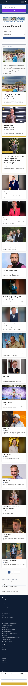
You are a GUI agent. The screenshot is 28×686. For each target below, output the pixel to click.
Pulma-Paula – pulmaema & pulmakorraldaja (11, 507)
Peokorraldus (4, 609)
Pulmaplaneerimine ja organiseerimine (9, 623)
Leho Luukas (6, 480)
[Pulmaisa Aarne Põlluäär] (14, 314)
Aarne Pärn (6, 350)
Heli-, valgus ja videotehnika (7, 617)
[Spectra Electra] (14, 392)
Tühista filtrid (10, 46)
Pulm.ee (3, 671)
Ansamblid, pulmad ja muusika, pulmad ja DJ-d (11, 637)
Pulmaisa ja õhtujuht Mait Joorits (11, 127)
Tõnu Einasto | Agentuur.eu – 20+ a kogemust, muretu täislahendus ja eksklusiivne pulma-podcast (14, 160)
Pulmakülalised (4, 635)
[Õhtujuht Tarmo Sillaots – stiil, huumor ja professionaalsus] (14, 287)
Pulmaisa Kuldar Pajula (10, 560)
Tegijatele (4, 664)
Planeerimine (4, 662)
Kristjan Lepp (6, 534)
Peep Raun (6, 428)
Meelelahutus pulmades (6, 639)
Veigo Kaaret (7, 454)
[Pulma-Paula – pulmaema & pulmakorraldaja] (14, 497)
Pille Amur (6, 218)
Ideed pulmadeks (5, 627)
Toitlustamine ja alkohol (6, 605)
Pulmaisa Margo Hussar (10, 270)
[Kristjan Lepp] (14, 525)
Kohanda (14, 680)
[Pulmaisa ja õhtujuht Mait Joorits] (14, 115)
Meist (3, 647)
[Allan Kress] (14, 366)
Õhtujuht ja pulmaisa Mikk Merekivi (12, 96)
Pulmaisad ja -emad (6, 613)
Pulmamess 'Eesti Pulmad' (7, 641)
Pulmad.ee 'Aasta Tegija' (7, 631)
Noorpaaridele (4, 667)
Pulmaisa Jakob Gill (9, 244)
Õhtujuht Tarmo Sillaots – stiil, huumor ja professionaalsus (12, 297)
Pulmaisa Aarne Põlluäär (10, 324)
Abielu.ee (3, 669)
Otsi (15, 10)
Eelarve (3, 656)
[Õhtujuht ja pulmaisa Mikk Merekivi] (14, 84)
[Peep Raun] (14, 419)
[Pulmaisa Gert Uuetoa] (14, 182)
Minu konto (4, 660)
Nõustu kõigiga (14, 683)
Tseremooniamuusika (6, 611)
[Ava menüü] (25, 2)
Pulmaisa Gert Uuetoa (9, 192)
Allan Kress (6, 376)
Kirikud (3, 615)
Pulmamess (4, 651)
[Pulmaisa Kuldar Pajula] (14, 551)
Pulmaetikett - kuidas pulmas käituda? (9, 633)
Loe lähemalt (13, 675)
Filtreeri (14, 37)
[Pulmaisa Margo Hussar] (14, 260)
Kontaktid (4, 649)
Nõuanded (4, 658)
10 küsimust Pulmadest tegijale (8, 625)
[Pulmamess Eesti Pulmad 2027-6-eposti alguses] (14, 20)
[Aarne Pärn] (14, 340)
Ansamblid (4, 603)
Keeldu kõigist (14, 677)
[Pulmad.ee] (5, 2)
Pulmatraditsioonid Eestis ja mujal (8, 629)
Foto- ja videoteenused (6, 607)
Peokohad (4, 599)
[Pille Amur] (14, 208)
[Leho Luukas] (14, 471)
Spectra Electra (7, 402)
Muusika (3, 601)
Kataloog (3, 653)
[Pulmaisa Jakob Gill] (14, 234)
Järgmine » (17, 572)
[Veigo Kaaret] (14, 445)
